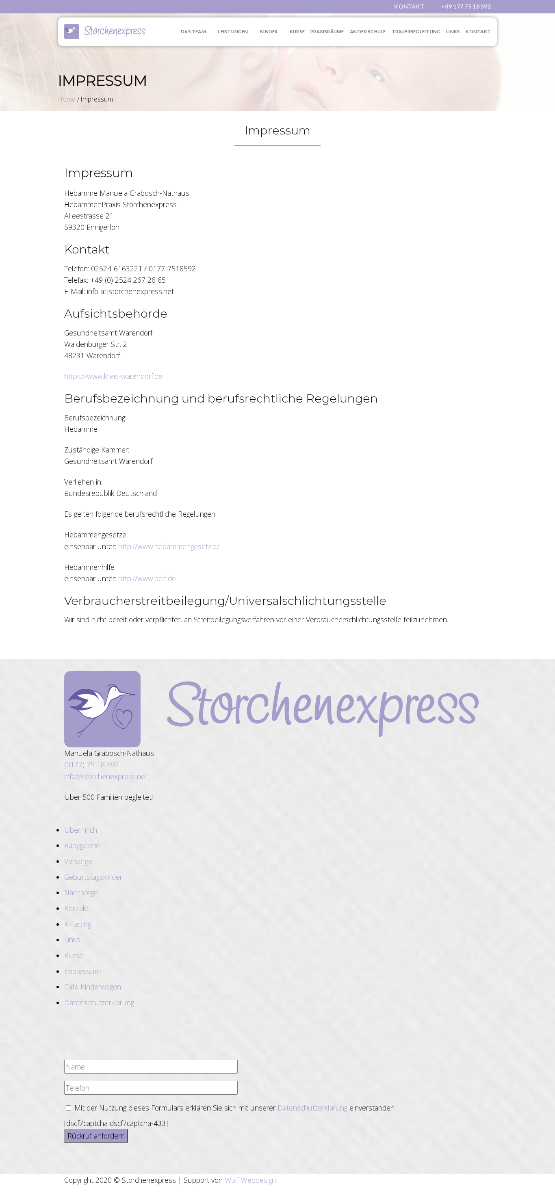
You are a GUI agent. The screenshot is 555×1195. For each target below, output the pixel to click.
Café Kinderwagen (92, 987)
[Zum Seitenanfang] (537, 1183)
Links (453, 31)
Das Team (193, 31)
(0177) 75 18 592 (91, 764)
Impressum (82, 971)
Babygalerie (82, 845)
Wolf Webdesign (250, 1180)
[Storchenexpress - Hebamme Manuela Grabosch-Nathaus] (104, 31)
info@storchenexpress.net (105, 776)
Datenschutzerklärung (99, 1002)
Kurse (297, 31)
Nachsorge (81, 892)
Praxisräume (327, 31)
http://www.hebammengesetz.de (169, 546)
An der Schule (368, 31)
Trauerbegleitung (416, 31)
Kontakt (478, 31)
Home (67, 99)
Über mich (80, 830)
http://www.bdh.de (147, 578)
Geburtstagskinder (93, 877)
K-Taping (77, 924)
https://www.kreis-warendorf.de (113, 376)
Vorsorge (78, 861)
